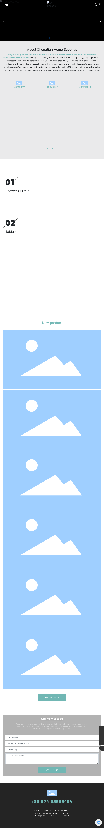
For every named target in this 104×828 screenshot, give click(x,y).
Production (52, 86)
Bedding (11, 270)
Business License (61, 813)
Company (19, 86)
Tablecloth (13, 232)
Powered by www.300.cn (44, 813)
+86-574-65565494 (52, 801)
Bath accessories (14, 453)
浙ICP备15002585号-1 (62, 811)
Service (58, 816)
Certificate (85, 86)
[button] (49, 38)
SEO (51, 811)
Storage (9, 634)
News (52, 816)
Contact (66, 816)
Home (37, 816)
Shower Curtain (17, 191)
